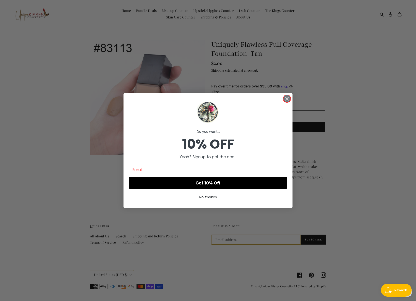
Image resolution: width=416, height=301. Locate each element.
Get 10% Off (208, 183)
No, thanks (208, 197)
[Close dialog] (287, 98)
